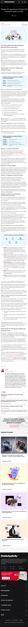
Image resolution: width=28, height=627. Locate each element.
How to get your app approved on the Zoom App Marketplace (12, 395)
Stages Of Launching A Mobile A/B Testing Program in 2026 (20, 6)
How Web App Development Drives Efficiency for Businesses (13, 540)
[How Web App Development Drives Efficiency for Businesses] (14, 529)
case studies (11, 118)
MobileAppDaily (18, 359)
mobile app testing (9, 358)
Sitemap (20, 620)
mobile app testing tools (18, 153)
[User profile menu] (25, 2)
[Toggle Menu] (2, 2)
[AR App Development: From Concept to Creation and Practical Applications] (14, 501)
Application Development (7, 6)
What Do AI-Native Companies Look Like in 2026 (12, 406)
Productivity (3, 397)
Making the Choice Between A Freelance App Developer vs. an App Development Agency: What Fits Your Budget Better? (13, 456)
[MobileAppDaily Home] (9, 2)
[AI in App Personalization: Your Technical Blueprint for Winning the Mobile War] (14, 473)
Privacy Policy (8, 620)
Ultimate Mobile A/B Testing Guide (12, 353)
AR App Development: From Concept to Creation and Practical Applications (14, 512)
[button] (14, 586)
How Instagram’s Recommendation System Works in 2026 (14, 411)
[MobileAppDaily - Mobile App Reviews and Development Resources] (14, 556)
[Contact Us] (19, 2)
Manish (6, 369)
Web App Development (7, 545)
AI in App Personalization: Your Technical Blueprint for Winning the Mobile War (13, 484)
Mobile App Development (6, 403)
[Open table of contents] (25, 618)
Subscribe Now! (6, 578)
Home (2, 6)
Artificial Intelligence (5, 408)
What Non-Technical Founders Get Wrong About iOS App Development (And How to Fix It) (14, 401)
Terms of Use (15, 620)
